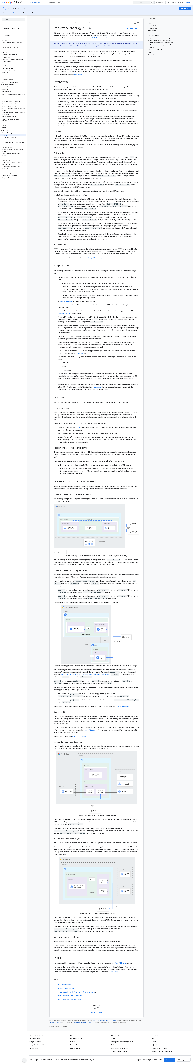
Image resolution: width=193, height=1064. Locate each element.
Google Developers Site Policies (82, 1022)
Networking (74, 23)
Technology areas (34, 2)
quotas (80, 353)
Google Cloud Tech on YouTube (162, 1051)
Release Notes (75, 1045)
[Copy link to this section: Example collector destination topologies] (100, 481)
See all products (34, 1038)
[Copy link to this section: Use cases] (67, 397)
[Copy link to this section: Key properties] (72, 266)
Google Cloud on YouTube (160, 1048)
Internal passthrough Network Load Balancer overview (76, 992)
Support (72, 1042)
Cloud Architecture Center (119, 1048)
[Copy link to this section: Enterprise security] (73, 408)
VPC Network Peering (123, 706)
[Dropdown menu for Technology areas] (42, 2)
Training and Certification (119, 1051)
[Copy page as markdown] (90, 28)
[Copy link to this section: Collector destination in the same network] (95, 494)
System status (75, 1048)
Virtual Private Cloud (15, 8)
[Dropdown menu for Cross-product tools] (63, 2)
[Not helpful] (137, 23)
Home (55, 23)
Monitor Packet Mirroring (66, 988)
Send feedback (131, 28)
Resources (36, 13)
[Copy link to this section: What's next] (68, 980)
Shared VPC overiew (79, 736)
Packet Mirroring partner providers (70, 996)
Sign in (188, 2)
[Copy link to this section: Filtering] (63, 132)
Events (154, 1042)
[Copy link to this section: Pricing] (63, 958)
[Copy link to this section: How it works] (70, 82)
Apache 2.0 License (55, 1022)
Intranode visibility (64, 313)
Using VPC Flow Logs (95, 258)
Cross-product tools (54, 2)
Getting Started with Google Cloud (122, 1042)
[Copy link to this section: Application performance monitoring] (89, 448)
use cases (78, 74)
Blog (153, 1038)
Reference (25, 13)
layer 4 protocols (66, 301)
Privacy (42, 1060)
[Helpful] (134, 23)
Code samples (115, 1045)
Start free (184, 9)
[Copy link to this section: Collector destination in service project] (84, 742)
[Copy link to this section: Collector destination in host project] (82, 839)
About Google (33, 1060)
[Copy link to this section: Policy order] (67, 153)
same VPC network (90, 730)
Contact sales (33, 1048)
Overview (5, 13)
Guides (15, 13)
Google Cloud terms (61, 1060)
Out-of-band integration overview (103, 38)
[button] (13, 50)
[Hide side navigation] (24, 1060)
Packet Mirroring (121, 963)
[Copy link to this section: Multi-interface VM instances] (83, 937)
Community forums (76, 1038)
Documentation (64, 23)
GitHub (113, 1038)
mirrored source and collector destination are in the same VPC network (85, 674)
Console (161, 2)
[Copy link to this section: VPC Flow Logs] (69, 245)
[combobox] (143, 2)
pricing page (114, 972)
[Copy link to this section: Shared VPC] (67, 712)
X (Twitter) (155, 1045)
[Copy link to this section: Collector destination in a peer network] (92, 570)
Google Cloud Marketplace (37, 1045)
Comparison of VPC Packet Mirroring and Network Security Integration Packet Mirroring (87, 46)
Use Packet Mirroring (65, 985)
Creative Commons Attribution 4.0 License (104, 1020)
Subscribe (169, 1060)
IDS (78, 428)
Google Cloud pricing (35, 1042)
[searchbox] (13, 19)
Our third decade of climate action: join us (82, 1060)
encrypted (97, 387)
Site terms (50, 1060)
